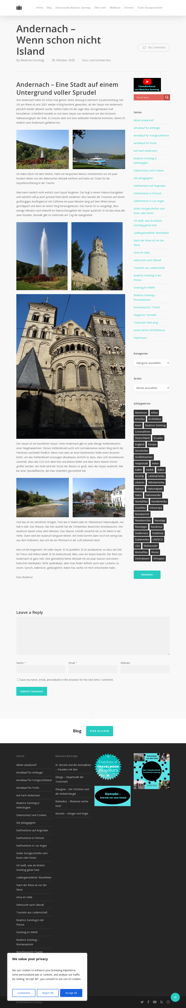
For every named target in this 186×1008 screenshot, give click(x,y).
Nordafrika (141, 501)
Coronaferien (142, 431)
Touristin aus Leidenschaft (149, 267)
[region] (47, 977)
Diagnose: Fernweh (145, 315)
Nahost (139, 488)
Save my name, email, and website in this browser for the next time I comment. (67, 679)
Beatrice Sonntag (32, 60)
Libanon (139, 482)
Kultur (160, 469)
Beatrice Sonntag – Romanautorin (145, 297)
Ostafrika (140, 507)
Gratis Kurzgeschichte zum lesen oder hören (149, 211)
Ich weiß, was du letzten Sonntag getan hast (148, 223)
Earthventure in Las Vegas (149, 201)
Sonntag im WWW (144, 287)
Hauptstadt (141, 463)
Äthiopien (159, 558)
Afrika (154, 412)
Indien (155, 463)
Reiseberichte (143, 520)
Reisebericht (142, 514)
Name (21, 663)
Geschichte (141, 450)
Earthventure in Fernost (147, 193)
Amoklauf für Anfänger (147, 128)
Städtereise (141, 533)
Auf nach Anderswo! (145, 150)
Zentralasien (142, 558)
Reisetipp (160, 520)
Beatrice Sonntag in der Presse (147, 278)
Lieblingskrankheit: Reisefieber (151, 233)
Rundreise (156, 526)
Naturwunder (153, 495)
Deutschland (142, 438)
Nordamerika (159, 501)
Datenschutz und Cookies (149, 170)
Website (125, 663)
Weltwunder (151, 545)
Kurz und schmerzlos (96, 60)
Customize (24, 993)
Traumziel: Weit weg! (146, 322)
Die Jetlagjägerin (143, 178)
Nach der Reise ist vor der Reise (149, 243)
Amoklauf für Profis (145, 143)
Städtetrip (157, 533)
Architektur (154, 419)
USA (137, 545)
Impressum (140, 337)
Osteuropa (155, 507)
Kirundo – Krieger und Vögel (71, 813)
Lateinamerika (156, 476)
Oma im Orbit (142, 252)
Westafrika (141, 552)
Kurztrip (139, 476)
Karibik (150, 469)
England (139, 444)
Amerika (140, 419)
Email (72, 663)
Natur (138, 495)
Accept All (71, 993)
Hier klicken (99, 731)
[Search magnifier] (167, 97)
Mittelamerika (156, 482)
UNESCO (158, 539)
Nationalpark (155, 488)
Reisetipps (141, 526)
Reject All (47, 993)
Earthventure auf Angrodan (149, 185)
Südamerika (142, 539)
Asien (138, 425)
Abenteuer (141, 412)
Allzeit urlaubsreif (144, 120)
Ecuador (158, 438)
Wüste (155, 552)
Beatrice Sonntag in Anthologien (145, 161)
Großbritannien (144, 457)
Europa (152, 444)
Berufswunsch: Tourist (147, 307)
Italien (138, 469)
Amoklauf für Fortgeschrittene (151, 135)
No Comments (156, 47)
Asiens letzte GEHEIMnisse (149, 330)
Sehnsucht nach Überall (147, 260)
